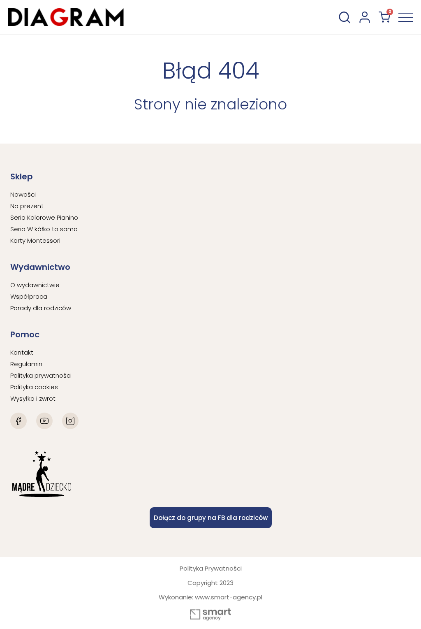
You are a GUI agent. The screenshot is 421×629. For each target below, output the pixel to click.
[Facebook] (18, 421)
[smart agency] (210, 614)
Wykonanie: (210, 597)
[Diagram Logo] (66, 17)
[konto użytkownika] (364, 17)
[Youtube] (44, 421)
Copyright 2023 (210, 582)
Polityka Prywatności (211, 568)
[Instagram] (70, 421)
